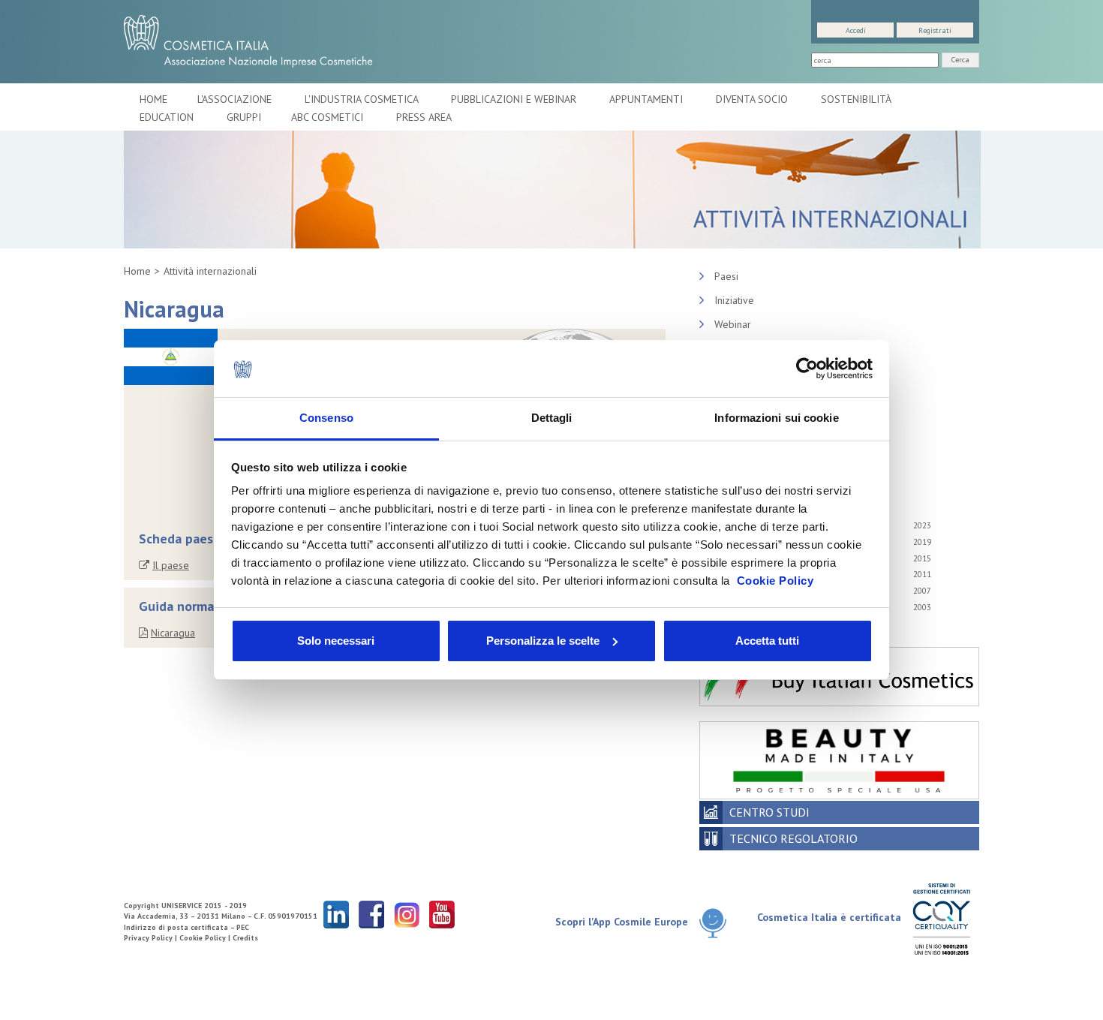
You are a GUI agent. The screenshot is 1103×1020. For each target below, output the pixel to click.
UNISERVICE (181, 905)
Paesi (726, 276)
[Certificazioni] (941, 918)
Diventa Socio (753, 99)
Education (168, 117)
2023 (922, 525)
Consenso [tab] (326, 417)
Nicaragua (173, 632)
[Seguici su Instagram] (406, 914)
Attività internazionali (210, 271)
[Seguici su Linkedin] (336, 914)
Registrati (934, 30)
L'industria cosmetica (363, 99)
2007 (922, 590)
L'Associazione (236, 99)
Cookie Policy (775, 580)
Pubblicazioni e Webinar (515, 99)
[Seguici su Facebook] (371, 914)
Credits (245, 938)
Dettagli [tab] (552, 417)
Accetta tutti (767, 640)
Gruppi (244, 117)
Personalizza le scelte (543, 640)
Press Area (424, 117)
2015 (922, 558)
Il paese (170, 565)
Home (153, 99)
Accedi (856, 30)
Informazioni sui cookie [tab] (776, 417)
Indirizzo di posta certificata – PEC (186, 927)
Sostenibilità (857, 99)
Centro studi (769, 812)
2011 (922, 574)
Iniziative (734, 300)
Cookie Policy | (206, 938)
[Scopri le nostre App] (718, 923)
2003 (922, 607)
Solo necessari (335, 640)
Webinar (732, 324)
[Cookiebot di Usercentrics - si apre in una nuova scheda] (807, 368)
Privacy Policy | (151, 938)
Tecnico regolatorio (793, 838)
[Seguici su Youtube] (442, 914)
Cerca (960, 60)
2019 (922, 542)
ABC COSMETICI (328, 117)
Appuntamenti (647, 99)
